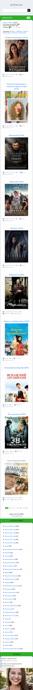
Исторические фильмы (11, 576)
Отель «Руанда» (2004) (16, 460)
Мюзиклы (7, 602)
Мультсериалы (9, 599)
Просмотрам (22, 32)
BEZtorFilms (16, 5)
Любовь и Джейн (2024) (9, 659)
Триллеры (7, 622)
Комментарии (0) (9, 76)
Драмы (6, 358)
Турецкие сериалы (10, 638)
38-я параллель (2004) (16, 414)
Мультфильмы (9, 595)
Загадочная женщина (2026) (16, 37)
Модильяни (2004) (16, 275)
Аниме (6, 546)
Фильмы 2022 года (10, 539)
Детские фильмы (9, 566)
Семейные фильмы (10, 612)
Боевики (7, 451)
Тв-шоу (7, 619)
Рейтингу (25, 31)
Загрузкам (15, 32)
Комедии (7, 582)
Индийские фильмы (10, 579)
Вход (20, 516)
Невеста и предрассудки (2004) (16, 321)
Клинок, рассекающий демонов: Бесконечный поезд (12, 666)
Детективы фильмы (10, 562)
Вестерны (7, 556)
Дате (13, 31)
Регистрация (14, 516)
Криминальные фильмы (11, 586)
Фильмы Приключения (11, 605)
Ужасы (6, 625)
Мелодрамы (8, 589)
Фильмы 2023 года (10, 536)
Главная (5, 22)
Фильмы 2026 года (9, 74)
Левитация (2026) (16, 182)
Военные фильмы (10, 559)
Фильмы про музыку (10, 592)
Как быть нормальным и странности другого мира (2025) (16, 86)
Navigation (7, 18)
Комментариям (7, 32)
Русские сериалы (9, 635)
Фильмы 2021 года (10, 542)
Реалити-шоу (8, 609)
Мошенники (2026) (16, 135)
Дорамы (7, 645)
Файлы (10, 22)
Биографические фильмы (11, 311)
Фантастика (8, 629)
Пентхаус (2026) (16, 228)
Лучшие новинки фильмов (12, 648)
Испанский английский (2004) (16, 368)
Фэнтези (7, 632)
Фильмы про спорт (10, 615)
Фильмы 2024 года (10, 533)
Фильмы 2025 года (9, 125)
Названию (19, 31)
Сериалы (7, 642)
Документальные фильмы (12, 569)
